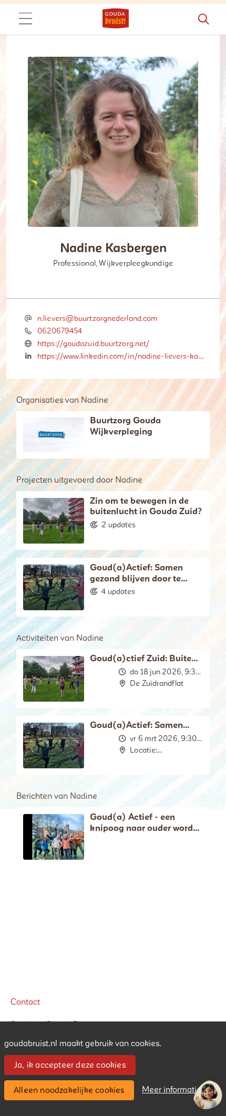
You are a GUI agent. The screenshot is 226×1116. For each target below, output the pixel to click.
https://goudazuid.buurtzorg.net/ (93, 343)
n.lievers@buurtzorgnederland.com (97, 318)
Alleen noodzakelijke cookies (69, 1090)
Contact (25, 1002)
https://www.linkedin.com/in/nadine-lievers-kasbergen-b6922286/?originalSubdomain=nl (121, 356)
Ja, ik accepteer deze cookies (70, 1065)
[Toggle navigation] (25, 19)
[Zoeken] (203, 19)
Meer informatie (171, 1089)
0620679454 (59, 331)
